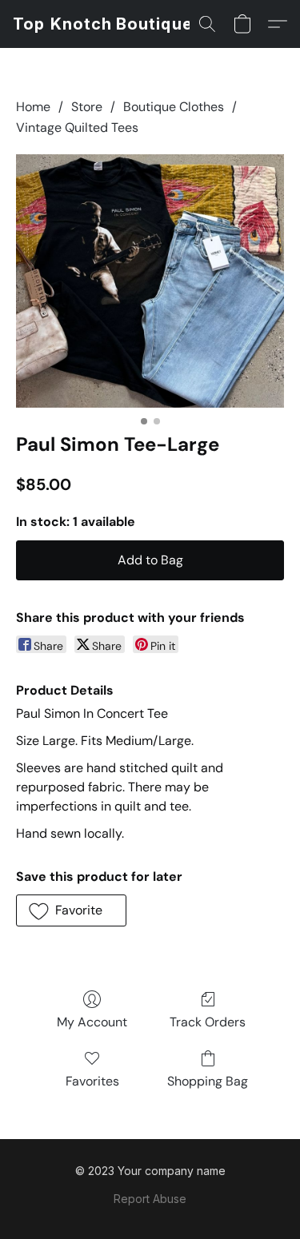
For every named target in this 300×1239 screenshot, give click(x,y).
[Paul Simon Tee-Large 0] (150, 281)
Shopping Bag (207, 1081)
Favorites (92, 1081)
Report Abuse (150, 1198)
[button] (103, 24)
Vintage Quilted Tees (77, 127)
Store (86, 106)
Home (33, 106)
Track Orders (208, 1022)
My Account (92, 1022)
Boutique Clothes (173, 106)
